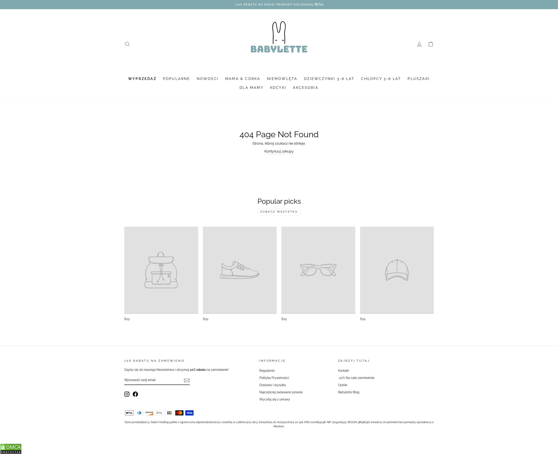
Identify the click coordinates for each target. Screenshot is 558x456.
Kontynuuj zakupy (279, 151)
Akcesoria (305, 88)
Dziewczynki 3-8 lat (329, 79)
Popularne (176, 79)
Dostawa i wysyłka (272, 385)
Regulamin (267, 370)
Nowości (208, 79)
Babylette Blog (348, 392)
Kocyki (278, 88)
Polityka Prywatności (274, 378)
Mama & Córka (242, 79)
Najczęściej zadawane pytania (281, 392)
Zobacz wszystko (279, 211)
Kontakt (343, 370)
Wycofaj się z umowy (274, 399)
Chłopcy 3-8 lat (381, 79)
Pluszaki (419, 79)
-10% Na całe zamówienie (356, 378)
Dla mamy (252, 88)
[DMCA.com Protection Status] (11, 453)
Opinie (342, 385)
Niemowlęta (282, 79)
